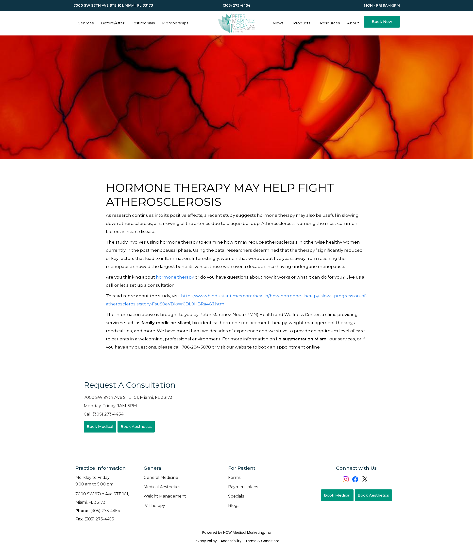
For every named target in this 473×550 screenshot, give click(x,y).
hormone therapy (175, 277)
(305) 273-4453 (94, 519)
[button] (86, 23)
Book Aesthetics (136, 426)
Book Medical (100, 426)
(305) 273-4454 (97, 510)
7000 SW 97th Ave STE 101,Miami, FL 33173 (102, 498)
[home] (236, 23)
